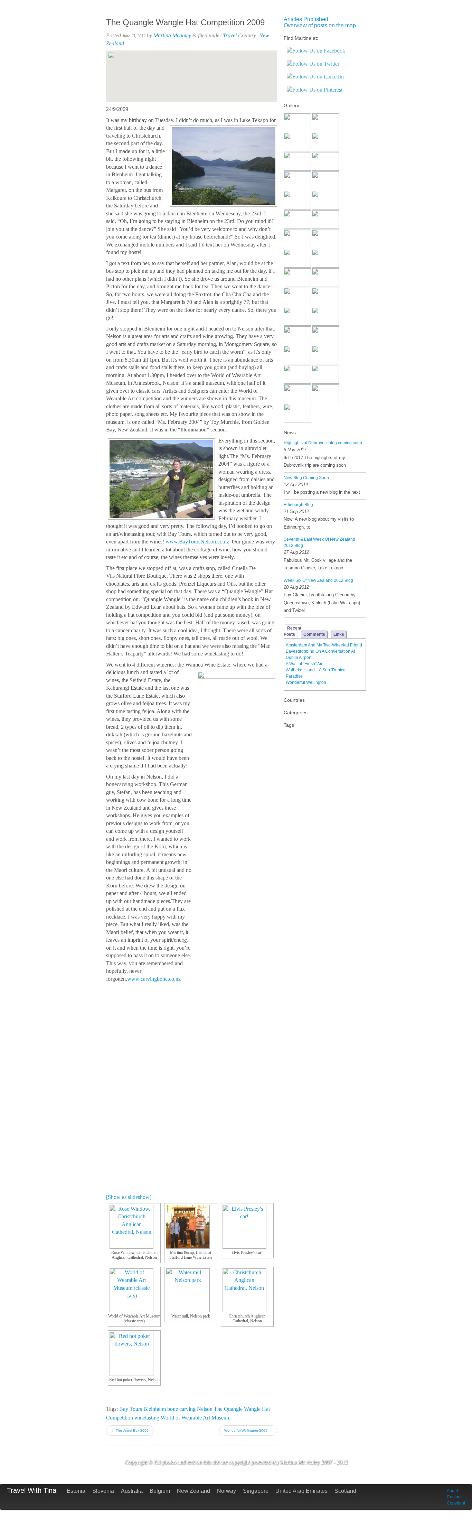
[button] (191, 70)
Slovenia (103, 1491)
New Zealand (193, 1491)
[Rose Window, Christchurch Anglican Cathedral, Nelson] (134, 1227)
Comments (314, 634)
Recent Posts (292, 631)
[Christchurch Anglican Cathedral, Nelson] (247, 1290)
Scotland (345, 1491)
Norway (226, 1491)
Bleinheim (154, 1409)
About (452, 1490)
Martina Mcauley (172, 35)
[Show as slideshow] (128, 1197)
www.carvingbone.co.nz (154, 979)
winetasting (146, 1418)
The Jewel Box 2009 (130, 1430)
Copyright (456, 1503)
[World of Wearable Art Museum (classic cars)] (134, 1290)
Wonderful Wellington (306, 682)
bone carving (181, 1409)
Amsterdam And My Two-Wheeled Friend (324, 645)
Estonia (76, 1491)
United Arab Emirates (301, 1491)
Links (338, 634)
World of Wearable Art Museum (195, 1418)
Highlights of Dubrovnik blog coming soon (323, 442)
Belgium (160, 1491)
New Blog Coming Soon (306, 477)
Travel (230, 35)
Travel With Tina (31, 1490)
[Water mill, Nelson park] (190, 1290)
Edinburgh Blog (298, 504)
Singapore (255, 1491)
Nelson (205, 1409)
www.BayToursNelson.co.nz (197, 541)
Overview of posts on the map (320, 25)
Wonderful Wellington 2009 (248, 1430)
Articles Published (306, 19)
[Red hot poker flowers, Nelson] (134, 1354)
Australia (132, 1491)
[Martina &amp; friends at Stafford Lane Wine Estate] (190, 1227)
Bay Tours (130, 1409)
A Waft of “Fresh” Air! (304, 663)
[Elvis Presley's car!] (247, 1227)
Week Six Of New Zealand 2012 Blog (318, 580)
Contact (454, 1497)
